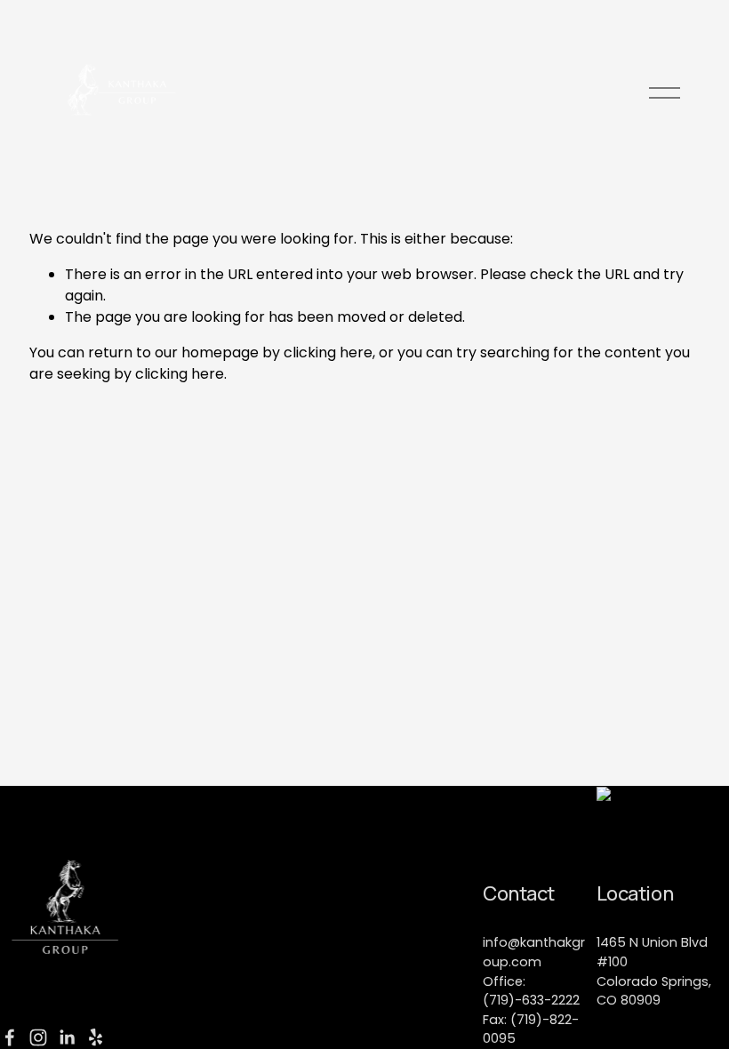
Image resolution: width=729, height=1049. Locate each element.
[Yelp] (95, 1037)
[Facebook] (10, 1037)
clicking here (328, 352)
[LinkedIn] (67, 1037)
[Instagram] (38, 1037)
